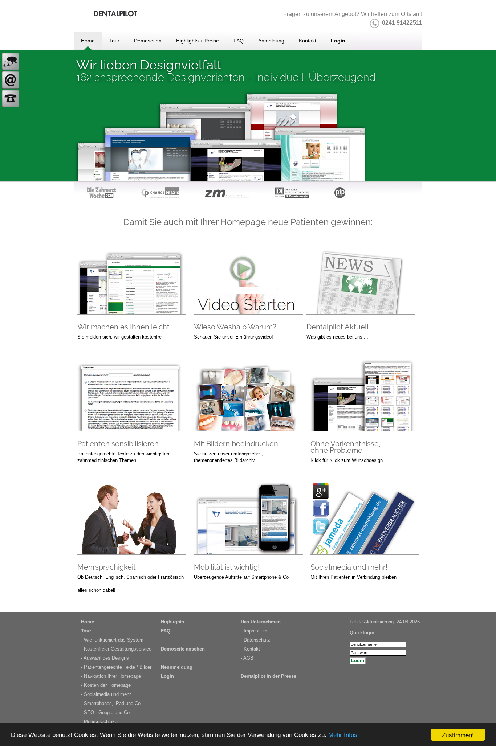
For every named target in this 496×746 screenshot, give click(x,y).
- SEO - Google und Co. (106, 712)
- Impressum (254, 631)
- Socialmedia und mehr (106, 694)
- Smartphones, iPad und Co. (111, 703)
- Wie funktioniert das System (112, 640)
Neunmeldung (176, 667)
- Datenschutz (255, 640)
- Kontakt (250, 649)
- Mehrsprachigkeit (100, 721)
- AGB (247, 658)
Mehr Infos (342, 734)
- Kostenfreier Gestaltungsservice (116, 649)
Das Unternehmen (261, 621)
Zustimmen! (458, 734)
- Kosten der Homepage (106, 685)
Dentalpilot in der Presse (268, 676)
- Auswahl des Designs (105, 658)
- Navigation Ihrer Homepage (111, 676)
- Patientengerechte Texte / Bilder (116, 667)
